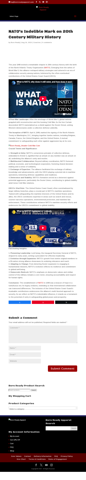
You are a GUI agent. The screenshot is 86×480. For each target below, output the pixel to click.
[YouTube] (43, 2)
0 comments (47, 42)
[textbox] (43, 409)
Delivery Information (42, 456)
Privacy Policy (67, 456)
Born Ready (15, 42)
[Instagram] (47, 2)
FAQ (12, 447)
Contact (27, 456)
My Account (14, 436)
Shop (12, 451)
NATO (47, 68)
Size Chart (21, 459)
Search (33, 390)
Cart (12, 443)
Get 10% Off (15, 440)
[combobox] (43, 408)
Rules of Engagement (57, 459)
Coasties (37, 42)
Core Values (16, 456)
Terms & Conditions (37, 459)
